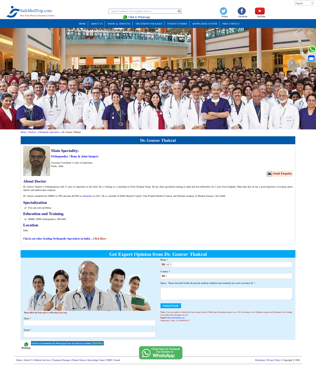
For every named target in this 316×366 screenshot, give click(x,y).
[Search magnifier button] (179, 11)
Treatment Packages (148, 23)
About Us (97, 23)
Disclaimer (260, 360)
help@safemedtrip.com (175, 317)
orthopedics (87, 195)
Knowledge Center (204, 23)
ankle (39, 207)
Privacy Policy (274, 360)
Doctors (32, 132)
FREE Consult (231, 23)
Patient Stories (79, 360)
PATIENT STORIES (177, 23)
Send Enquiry (282, 173)
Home (82, 23)
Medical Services (119, 23)
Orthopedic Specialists (49, 132)
